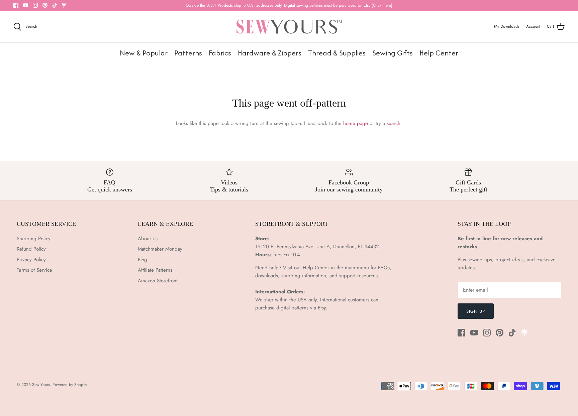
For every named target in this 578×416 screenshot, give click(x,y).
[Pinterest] (44, 5)
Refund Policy (31, 249)
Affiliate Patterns (155, 270)
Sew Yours (41, 385)
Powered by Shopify (70, 385)
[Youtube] (25, 5)
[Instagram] (35, 5)
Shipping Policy (34, 238)
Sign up (475, 311)
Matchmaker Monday (160, 249)
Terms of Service (34, 270)
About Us (148, 238)
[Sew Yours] (289, 27)
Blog (142, 259)
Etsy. (322, 307)
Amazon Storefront (158, 280)
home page (355, 123)
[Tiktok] (54, 5)
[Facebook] (15, 5)
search (393, 123)
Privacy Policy (31, 259)
